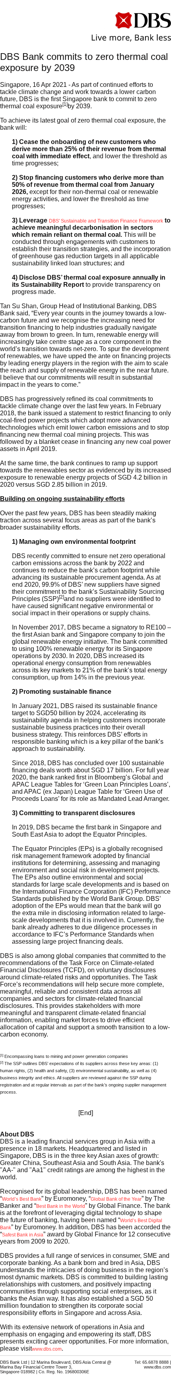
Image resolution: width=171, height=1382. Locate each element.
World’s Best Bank (21, 1203)
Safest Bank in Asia (22, 1239)
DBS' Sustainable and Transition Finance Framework (106, 225)
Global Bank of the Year (116, 1203)
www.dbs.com (47, 1353)
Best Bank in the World (60, 1210)
